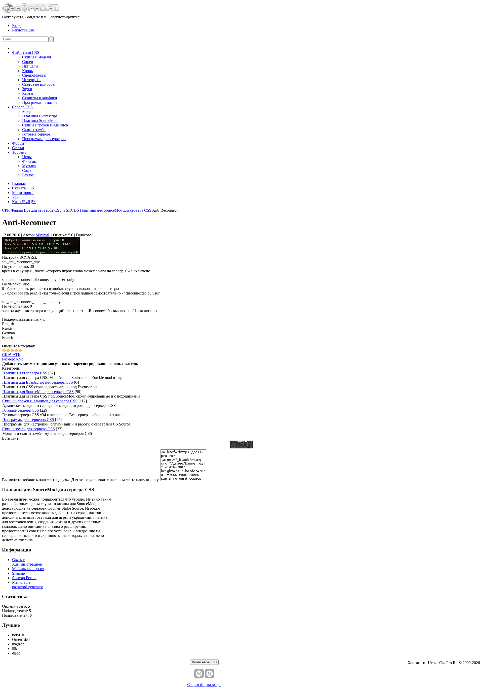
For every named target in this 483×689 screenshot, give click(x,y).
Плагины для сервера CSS (24, 373)
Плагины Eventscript (39, 116)
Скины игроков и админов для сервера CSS (39, 401)
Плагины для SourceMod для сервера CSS (38, 391)
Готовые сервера (36, 134)
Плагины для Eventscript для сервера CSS (37, 382)
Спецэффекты (34, 75)
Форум (18, 143)
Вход (16, 25)
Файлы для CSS (25, 52)
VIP (15, 197)
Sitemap (18, 573)
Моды (27, 111)
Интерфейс (31, 80)
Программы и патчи (39, 102)
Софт (26, 170)
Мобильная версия (28, 569)
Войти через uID (204, 662)
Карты (27, 93)
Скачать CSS (23, 188)
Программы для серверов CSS (28, 419)
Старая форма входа (204, 684)
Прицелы (30, 66)
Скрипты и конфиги (39, 98)
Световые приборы (38, 84)
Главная (19, 183)
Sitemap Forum (24, 578)
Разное (28, 175)
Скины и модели (36, 57)
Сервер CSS (22, 107)
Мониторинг (23, 192)
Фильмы (29, 161)
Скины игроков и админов (45, 125)
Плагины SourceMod (40, 120)
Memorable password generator (27, 584)
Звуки (27, 89)
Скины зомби (34, 129)
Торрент (19, 152)
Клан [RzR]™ (24, 202)
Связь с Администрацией (27, 561)
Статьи (18, 148)
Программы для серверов (44, 139)
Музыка (29, 166)
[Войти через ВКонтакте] (199, 673)
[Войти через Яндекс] (209, 673)
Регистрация (23, 30)
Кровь (27, 71)
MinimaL (43, 235)
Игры (27, 157)
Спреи (27, 61)
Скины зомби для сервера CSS (28, 429)
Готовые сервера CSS (20, 410)
